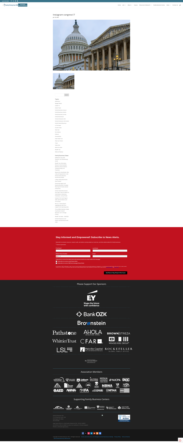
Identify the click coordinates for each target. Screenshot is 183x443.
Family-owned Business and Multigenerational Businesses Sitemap (97, 436)
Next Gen (57, 130)
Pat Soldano (58, 132)
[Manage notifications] (180, 440)
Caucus (136, 5)
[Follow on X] (86, 433)
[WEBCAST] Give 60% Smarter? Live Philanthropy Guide (61, 159)
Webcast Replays (59, 152)
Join (123, 5)
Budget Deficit (58, 103)
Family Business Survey (159, 5)
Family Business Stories (60, 112)
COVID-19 (57, 105)
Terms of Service (126, 436)
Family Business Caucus (60, 110)
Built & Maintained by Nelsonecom (62, 438)
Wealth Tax (57, 149)
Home (119, 5)
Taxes (56, 143)
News (168, 5)
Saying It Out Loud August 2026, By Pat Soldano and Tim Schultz (61, 199)
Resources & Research (144, 5)
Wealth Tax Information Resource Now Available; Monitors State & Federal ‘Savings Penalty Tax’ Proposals (61, 167)
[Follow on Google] (100, 433)
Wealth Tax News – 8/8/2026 (61, 216)
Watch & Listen (58, 147)
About (129, 5)
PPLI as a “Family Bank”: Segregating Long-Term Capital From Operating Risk (61, 205)
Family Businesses (59, 116)
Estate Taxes (58, 108)
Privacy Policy (117, 436)
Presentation (58, 136)
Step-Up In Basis (59, 141)
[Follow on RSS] (97, 433)
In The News (58, 125)
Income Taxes (58, 127)
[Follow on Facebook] (83, 433)
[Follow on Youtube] (94, 433)
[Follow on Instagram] (88, 433)
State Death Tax (59, 138)
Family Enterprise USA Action (62, 121)
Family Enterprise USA (60, 119)
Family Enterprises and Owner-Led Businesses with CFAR (61, 220)
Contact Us (175, 5)
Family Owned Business (60, 123)
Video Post (57, 145)
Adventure (57, 101)
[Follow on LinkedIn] (91, 433)
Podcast (57, 134)
